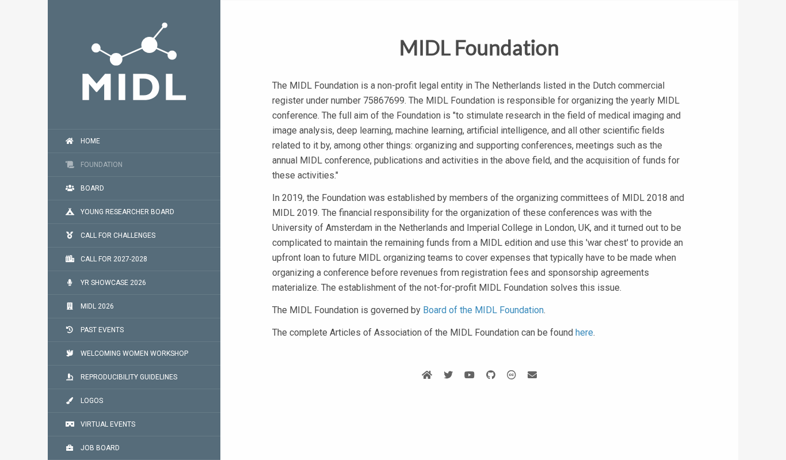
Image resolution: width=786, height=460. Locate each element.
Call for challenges (117, 235)
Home (89, 141)
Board (91, 188)
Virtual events (107, 424)
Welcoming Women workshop (133, 353)
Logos (91, 401)
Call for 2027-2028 (113, 259)
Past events (101, 330)
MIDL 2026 (96, 306)
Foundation (101, 165)
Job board (99, 448)
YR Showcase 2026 (112, 283)
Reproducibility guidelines (128, 377)
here (584, 332)
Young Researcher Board (126, 212)
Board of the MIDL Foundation (483, 310)
